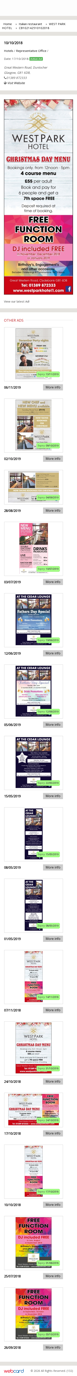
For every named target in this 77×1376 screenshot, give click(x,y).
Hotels (8, 51)
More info (53, 387)
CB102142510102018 (34, 28)
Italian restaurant (30, 24)
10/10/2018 (13, 42)
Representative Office (31, 51)
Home (7, 24)
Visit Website (16, 83)
